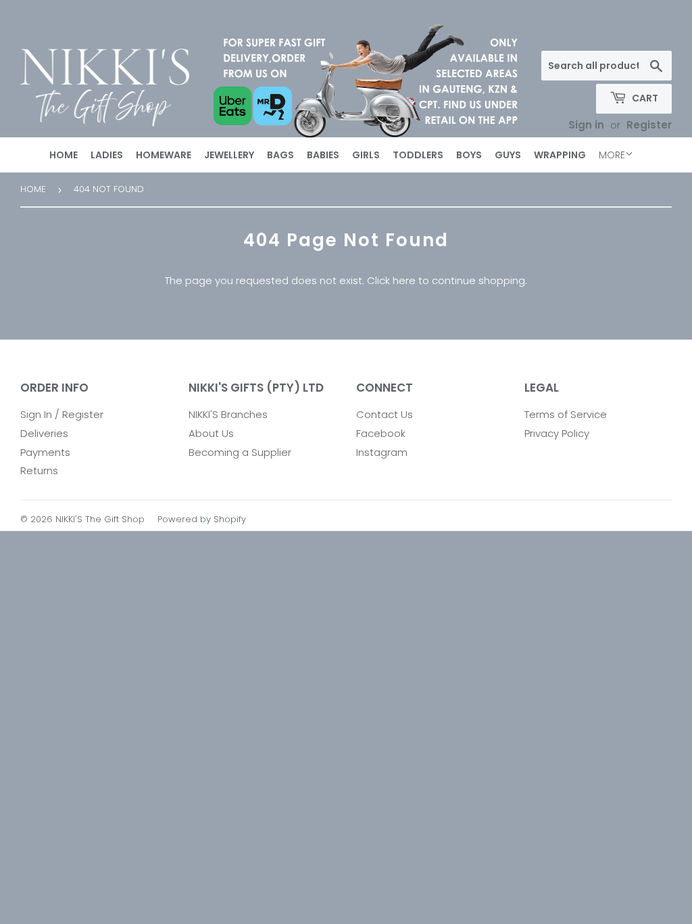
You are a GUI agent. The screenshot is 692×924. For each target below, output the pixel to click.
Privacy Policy (556, 433)
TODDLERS (418, 155)
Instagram (381, 452)
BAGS (280, 155)
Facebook (380, 433)
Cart (644, 98)
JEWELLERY (229, 155)
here (404, 280)
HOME (63, 155)
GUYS (508, 155)
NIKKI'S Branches (228, 414)
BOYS (469, 155)
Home (33, 189)
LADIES (107, 155)
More (612, 155)
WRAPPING (560, 155)
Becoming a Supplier (240, 452)
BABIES (323, 155)
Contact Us (384, 414)
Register (649, 125)
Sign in (586, 125)
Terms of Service (565, 414)
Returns (39, 470)
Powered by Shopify (201, 519)
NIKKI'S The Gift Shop (100, 519)
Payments (45, 452)
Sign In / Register (61, 414)
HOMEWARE (163, 155)
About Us (211, 433)
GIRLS (366, 155)
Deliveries (44, 433)
